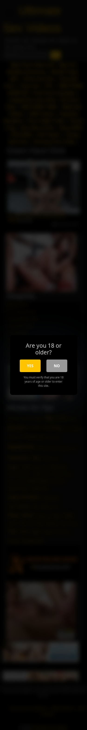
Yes (30, 365)
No (57, 365)
